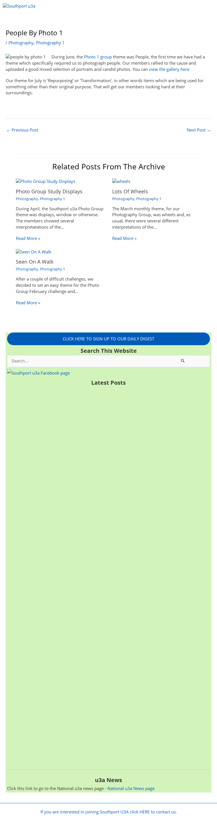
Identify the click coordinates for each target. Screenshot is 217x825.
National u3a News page (131, 788)
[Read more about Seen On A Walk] (33, 251)
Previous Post (22, 130)
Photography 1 (50, 42)
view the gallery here (169, 69)
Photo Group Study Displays (49, 191)
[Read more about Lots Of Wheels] (121, 181)
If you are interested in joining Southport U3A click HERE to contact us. (108, 812)
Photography (21, 42)
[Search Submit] (183, 360)
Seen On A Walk (34, 261)
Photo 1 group (98, 57)
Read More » (28, 238)
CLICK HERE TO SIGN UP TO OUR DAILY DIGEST (108, 339)
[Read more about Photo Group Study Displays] (45, 181)
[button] (109, 20)
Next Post (199, 130)
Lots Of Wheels (130, 191)
